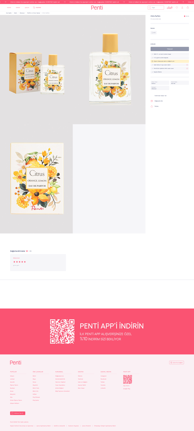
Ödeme (80, 376)
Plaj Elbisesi (36, 397)
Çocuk (27, 7)
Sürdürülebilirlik (60, 379)
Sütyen (12, 376)
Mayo (34, 379)
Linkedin (103, 388)
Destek (80, 372)
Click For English (178, 362)
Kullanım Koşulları (73, 426)
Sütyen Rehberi (14, 403)
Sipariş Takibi (82, 385)
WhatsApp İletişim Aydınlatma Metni (105, 426)
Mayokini (35, 385)
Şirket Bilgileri (59, 388)
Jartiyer (12, 379)
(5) (187, 16)
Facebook (103, 379)
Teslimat (80, 379)
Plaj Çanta (36, 400)
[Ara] (150, 7)
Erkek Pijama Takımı (16, 400)
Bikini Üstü (36, 388)
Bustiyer (12, 388)
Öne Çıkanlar (38, 372)
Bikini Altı (35, 391)
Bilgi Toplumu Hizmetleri (62, 391)
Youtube (103, 385)
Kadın (9, 7)
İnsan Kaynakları (60, 385)
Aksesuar (22, 13)
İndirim (38, 7)
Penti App (126, 372)
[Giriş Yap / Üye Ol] (182, 7)
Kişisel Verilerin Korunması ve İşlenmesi (21, 426)
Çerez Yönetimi (86, 426)
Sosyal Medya (106, 372)
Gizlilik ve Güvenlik (59, 426)
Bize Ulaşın (81, 388)
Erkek (18, 7)
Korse (11, 391)
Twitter (103, 382)
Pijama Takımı (14, 385)
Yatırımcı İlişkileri (60, 382)
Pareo (34, 382)
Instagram (103, 376)
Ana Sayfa (8, 13)
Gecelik (12, 382)
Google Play (126, 388)
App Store (126, 385)
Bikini (34, 376)
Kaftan (35, 394)
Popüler (13, 372)
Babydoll (12, 394)
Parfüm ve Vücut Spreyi (33, 13)
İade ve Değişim (82, 382)
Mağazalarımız (59, 376)
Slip (11, 397)
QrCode (127, 379)
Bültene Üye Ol (18, 413)
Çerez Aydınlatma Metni (44, 426)
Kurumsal (59, 372)
